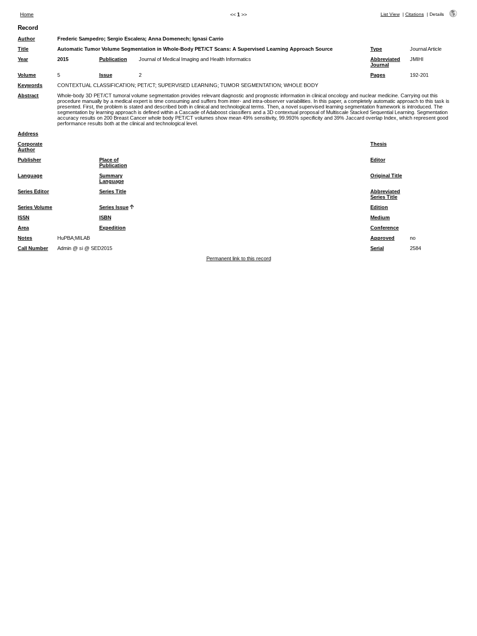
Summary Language (111, 178)
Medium (380, 217)
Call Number (33, 248)
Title (23, 49)
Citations (414, 14)
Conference (384, 227)
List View (390, 14)
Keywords (30, 85)
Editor (377, 159)
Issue (105, 75)
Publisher (29, 159)
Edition (379, 207)
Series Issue (114, 207)
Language (30, 175)
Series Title (112, 191)
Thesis (378, 144)
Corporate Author (30, 146)
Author (26, 38)
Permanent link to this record (238, 258)
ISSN (23, 217)
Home (27, 14)
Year (23, 59)
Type (376, 49)
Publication (113, 59)
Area (23, 227)
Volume (27, 75)
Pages (377, 75)
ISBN (105, 217)
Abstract (28, 95)
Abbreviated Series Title (385, 194)
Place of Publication (113, 162)
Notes (25, 238)
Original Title (386, 175)
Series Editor (33, 191)
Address (28, 133)
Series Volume (35, 207)
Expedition (112, 227)
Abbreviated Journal (385, 62)
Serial (377, 248)
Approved (382, 238)
